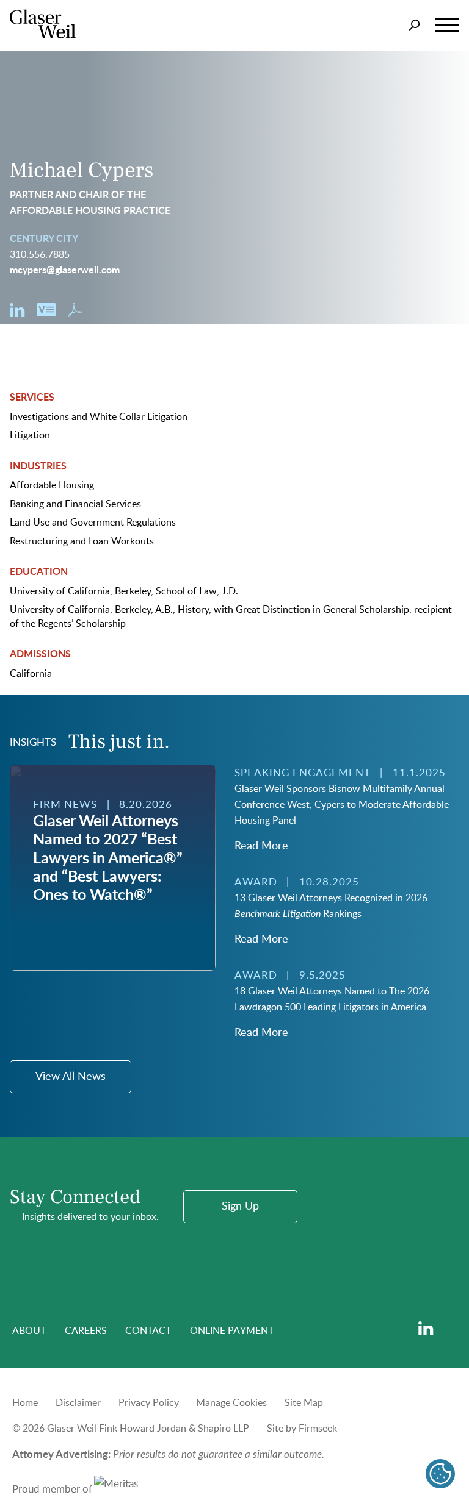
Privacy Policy (148, 1403)
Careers (86, 1331)
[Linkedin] (426, 1329)
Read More (261, 846)
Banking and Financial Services (75, 504)
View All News (70, 1076)
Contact (148, 1331)
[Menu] (447, 25)
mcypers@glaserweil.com (65, 270)
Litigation (30, 435)
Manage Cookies (231, 1403)
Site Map (304, 1403)
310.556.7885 (40, 255)
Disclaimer (78, 1403)
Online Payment (232, 1331)
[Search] (414, 25)
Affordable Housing (52, 485)
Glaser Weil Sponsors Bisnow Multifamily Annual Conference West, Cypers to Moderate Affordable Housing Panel (341, 805)
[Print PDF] (75, 314)
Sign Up (240, 1206)
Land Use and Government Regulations (93, 522)
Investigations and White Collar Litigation (98, 417)
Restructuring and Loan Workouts (82, 541)
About (29, 1331)
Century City (44, 239)
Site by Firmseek (302, 1428)
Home (25, 1403)
